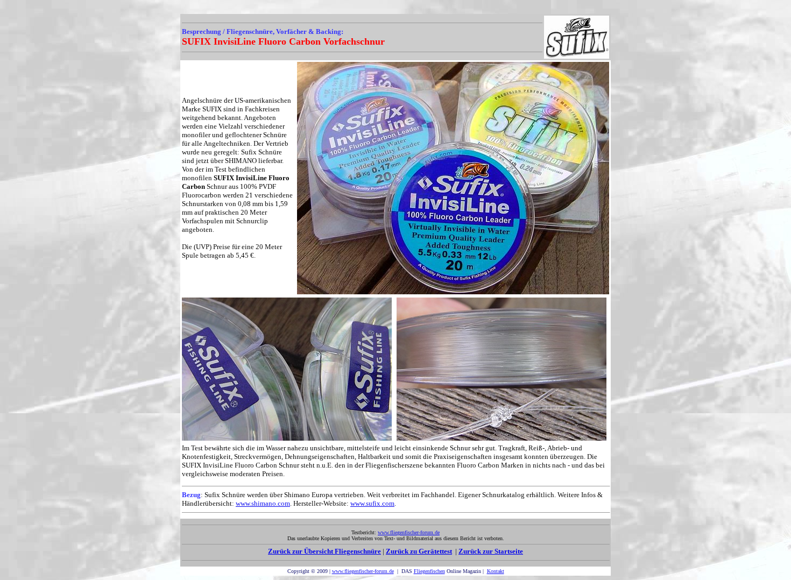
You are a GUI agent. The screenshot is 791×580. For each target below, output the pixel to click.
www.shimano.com (263, 503)
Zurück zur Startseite (490, 551)
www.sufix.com (372, 503)
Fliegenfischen (429, 571)
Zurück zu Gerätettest (419, 551)
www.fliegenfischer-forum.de (363, 571)
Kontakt (495, 571)
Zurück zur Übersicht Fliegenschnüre (324, 551)
